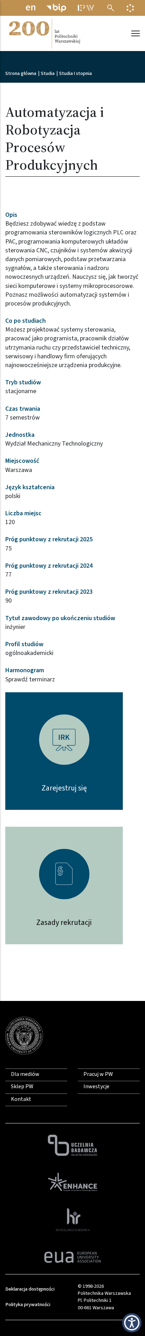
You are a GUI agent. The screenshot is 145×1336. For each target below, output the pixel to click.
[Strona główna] (44, 33)
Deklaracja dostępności (30, 1289)
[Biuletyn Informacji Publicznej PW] (56, 8)
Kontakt (21, 1099)
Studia (48, 73)
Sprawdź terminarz (30, 679)
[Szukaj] (111, 8)
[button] (131, 1322)
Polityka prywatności (27, 1304)
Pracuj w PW (98, 1074)
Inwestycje (96, 1086)
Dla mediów (25, 1074)
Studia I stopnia (75, 73)
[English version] (30, 8)
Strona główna (20, 73)
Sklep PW (22, 1086)
